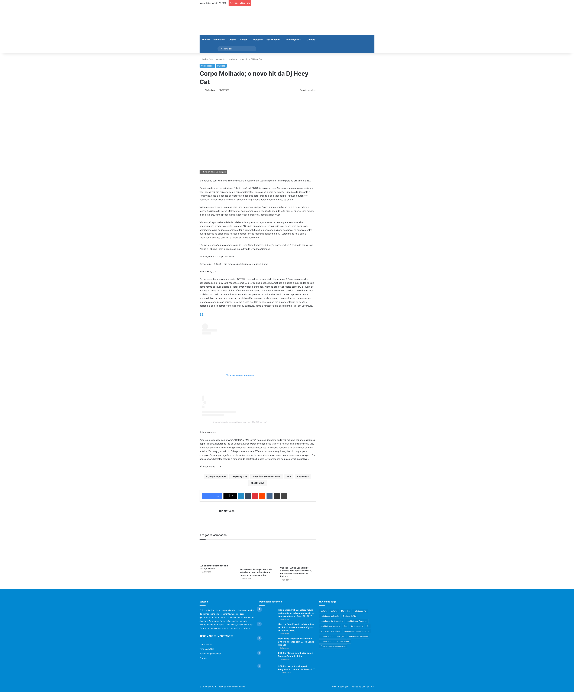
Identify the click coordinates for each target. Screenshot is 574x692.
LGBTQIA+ (258, 482)
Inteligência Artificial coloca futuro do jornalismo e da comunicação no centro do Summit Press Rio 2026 (296, 613)
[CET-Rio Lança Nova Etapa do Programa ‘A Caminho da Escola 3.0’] (267, 670)
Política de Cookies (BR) (363, 686)
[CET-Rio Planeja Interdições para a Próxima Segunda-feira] (267, 657)
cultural (334, 611)
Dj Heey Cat (240, 476)
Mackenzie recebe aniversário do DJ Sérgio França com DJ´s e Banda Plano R (296, 641)
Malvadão (345, 611)
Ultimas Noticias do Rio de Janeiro (335, 641)
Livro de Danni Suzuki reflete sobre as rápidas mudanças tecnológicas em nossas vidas (296, 627)
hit (289, 476)
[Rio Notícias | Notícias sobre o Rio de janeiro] (218, 20)
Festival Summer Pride (267, 476)
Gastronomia (273, 39)
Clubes (243, 39)
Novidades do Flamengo (357, 621)
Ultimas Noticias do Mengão (332, 636)
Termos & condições (340, 686)
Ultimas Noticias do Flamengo (356, 631)
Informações (292, 39)
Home (205, 39)
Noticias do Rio (349, 616)
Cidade (232, 39)
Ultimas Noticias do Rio (358, 636)
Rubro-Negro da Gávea (330, 631)
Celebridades (215, 59)
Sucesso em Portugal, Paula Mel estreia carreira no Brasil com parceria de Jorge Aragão (256, 572)
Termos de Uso (207, 649)
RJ (368, 626)
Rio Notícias (210, 90)
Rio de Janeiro (357, 626)
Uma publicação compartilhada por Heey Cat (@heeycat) (240, 422)
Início (204, 59)
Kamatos (304, 476)
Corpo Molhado (217, 476)
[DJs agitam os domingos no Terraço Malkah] (217, 553)
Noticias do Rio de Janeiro (332, 621)
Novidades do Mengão (330, 626)
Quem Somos (206, 644)
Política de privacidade (210, 653)
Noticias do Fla (360, 611)
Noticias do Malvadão (330, 616)
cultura (324, 611)
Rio (345, 626)
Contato (310, 39)
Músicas (221, 66)
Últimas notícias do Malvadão (333, 646)
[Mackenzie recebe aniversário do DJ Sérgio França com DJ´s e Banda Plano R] (267, 642)
